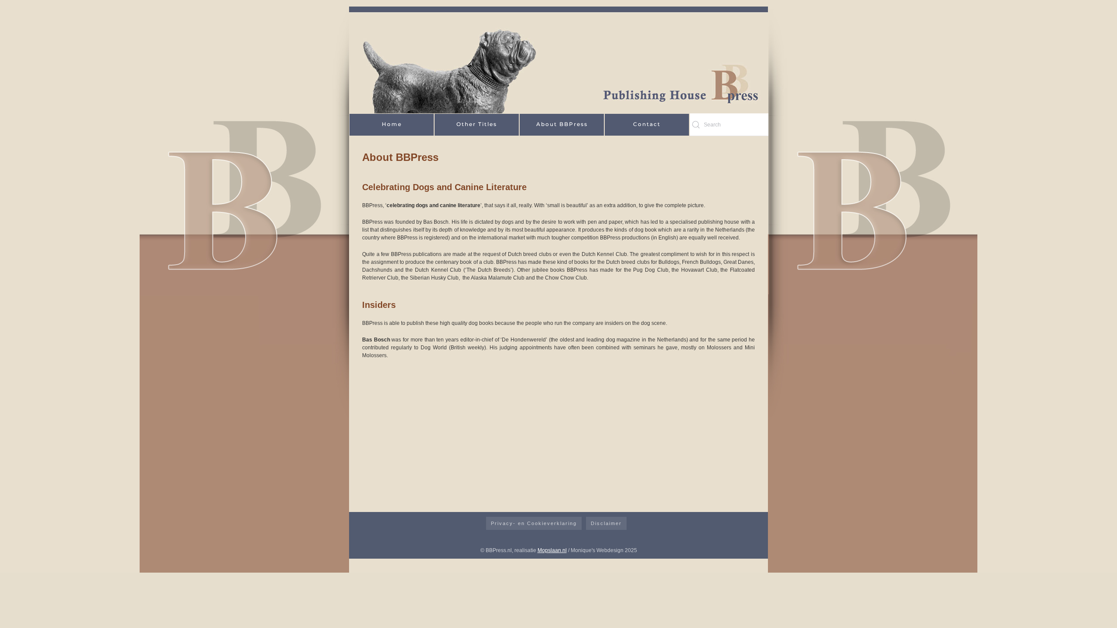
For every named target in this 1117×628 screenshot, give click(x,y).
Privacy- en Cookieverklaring (534, 523)
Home (392, 124)
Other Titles (476, 124)
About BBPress (562, 124)
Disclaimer (606, 523)
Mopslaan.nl (552, 550)
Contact (647, 124)
